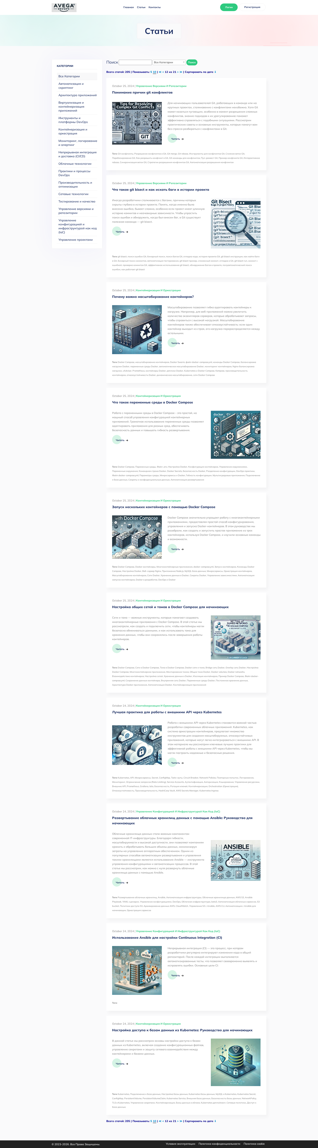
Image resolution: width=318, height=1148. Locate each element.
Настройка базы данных (174, 1094)
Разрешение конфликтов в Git (150, 153)
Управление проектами (75, 240)
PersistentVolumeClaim (154, 1098)
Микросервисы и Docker (172, 475)
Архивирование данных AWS (159, 906)
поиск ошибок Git (137, 256)
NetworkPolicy (249, 1098)
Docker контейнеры (145, 566)
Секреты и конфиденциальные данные (149, 479)
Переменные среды (145, 466)
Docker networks (236, 672)
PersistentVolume (133, 1098)
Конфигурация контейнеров (203, 466)
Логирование (246, 777)
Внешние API (119, 786)
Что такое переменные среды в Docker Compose (152, 402)
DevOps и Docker (167, 579)
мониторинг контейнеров (218, 366)
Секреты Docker (198, 575)
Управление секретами (143, 1102)
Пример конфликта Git (231, 158)
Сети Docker (153, 575)
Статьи (141, 7)
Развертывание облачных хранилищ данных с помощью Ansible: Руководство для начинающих (182, 820)
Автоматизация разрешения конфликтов (212, 162)
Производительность (146, 790)
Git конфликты (125, 153)
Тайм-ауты (177, 777)
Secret (155, 777)
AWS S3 (240, 897)
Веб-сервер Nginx (151, 571)
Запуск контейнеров (225, 566)
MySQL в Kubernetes (226, 1094)
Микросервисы (215, 571)
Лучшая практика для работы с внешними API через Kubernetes (167, 712)
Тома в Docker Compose (172, 667)
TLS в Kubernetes (121, 1102)
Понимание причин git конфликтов (142, 92)
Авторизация (211, 782)
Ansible (161, 897)
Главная (128, 7)
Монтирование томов (177, 672)
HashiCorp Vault (167, 790)
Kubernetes (123, 777)
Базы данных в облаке (188, 1102)
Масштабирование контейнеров (129, 575)
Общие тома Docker (200, 672)
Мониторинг (118, 782)
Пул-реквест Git (209, 158)
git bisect (122, 256)
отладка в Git (226, 260)
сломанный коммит (208, 260)
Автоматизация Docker (160, 684)
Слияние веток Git (235, 153)
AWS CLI (220, 906)
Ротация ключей (178, 786)
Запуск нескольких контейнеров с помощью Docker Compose (163, 507)
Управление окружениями (233, 466)
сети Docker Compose (204, 375)
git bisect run (240, 260)
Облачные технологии (74, 164)
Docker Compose (126, 362)
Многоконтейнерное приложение (147, 672)
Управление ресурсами (247, 782)
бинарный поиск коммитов (132, 260)
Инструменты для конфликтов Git (207, 153)
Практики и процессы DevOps (74, 173)
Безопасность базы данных (226, 1098)
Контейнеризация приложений (189, 684)
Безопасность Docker (194, 471)
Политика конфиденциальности (219, 1143)
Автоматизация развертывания (187, 479)
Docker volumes (219, 672)
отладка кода (190, 256)
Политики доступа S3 (131, 906)
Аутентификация (194, 782)
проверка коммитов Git (135, 265)
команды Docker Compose (226, 362)
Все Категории (69, 76)
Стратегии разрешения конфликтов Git (168, 162)
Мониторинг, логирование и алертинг (77, 143)
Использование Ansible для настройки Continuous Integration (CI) (167, 937)
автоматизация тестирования (163, 260)
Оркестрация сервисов (139, 910)
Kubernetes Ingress (208, 790)
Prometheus (138, 370)
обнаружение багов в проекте (206, 265)
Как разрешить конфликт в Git (152, 158)
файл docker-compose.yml (199, 362)
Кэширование (226, 782)
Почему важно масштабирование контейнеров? (153, 297)
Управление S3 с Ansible (202, 906)
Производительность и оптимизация (75, 184)
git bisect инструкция (232, 256)
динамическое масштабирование (174, 375)
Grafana (144, 786)
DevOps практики (245, 471)
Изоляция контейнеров (205, 676)
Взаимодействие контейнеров (128, 676)
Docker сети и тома (195, 667)
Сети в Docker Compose (147, 667)
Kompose (219, 370)
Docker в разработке (146, 579)
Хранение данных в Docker (175, 575)
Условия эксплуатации (180, 1143)
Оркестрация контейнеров (238, 571)
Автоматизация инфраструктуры (183, 897)
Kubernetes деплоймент (213, 1102)
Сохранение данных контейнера (143, 680)
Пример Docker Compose (231, 676)
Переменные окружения (125, 471)
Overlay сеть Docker (236, 667)
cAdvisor (127, 370)
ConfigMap (164, 777)
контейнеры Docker (156, 370)
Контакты (155, 7)
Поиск (192, 62)
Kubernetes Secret (246, 1094)
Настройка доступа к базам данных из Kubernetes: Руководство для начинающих (182, 1030)
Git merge (172, 153)
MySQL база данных (195, 571)
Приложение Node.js (173, 571)
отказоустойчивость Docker (141, 375)
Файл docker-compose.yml (125, 475)
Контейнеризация (198, 786)
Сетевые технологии (73, 194)
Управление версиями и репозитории (76, 211)
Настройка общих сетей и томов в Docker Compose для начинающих (170, 607)
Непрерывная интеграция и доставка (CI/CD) (77, 154)
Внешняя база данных (198, 1098)
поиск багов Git (174, 256)
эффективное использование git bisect (168, 265)
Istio (151, 786)
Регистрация (252, 7)
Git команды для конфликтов (184, 158)
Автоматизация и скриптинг (71, 86)
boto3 (214, 901)
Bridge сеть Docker (215, 667)
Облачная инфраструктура (196, 901)
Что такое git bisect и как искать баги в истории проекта (160, 189)
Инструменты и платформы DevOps (73, 120)
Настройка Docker (177, 466)
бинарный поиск (156, 256)
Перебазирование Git (123, 158)
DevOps (177, 901)
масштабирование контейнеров (152, 362)
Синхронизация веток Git (133, 162)
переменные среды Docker (144, 366)
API (132, 777)
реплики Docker (175, 370)
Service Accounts (175, 782)
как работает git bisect (133, 269)
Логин (229, 7)
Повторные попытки (227, 777)
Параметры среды (149, 475)
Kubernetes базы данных (202, 1094)
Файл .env (162, 466)
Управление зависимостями (222, 575)
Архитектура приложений (77, 95)
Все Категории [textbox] (163, 62)
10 (154, 72)
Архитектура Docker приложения (129, 684)
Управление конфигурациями (156, 901)
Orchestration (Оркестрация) (223, 786)
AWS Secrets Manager (187, 790)
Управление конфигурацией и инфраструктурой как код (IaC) (77, 226)
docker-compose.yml (203, 566)
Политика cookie (254, 1143)
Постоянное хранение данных (232, 680)
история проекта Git (209, 256)
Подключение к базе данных (145, 1094)
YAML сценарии (130, 901)
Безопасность (161, 786)
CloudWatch (182, 906)
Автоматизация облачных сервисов (237, 901)
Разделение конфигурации (220, 471)
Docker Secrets (174, 471)
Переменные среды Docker (201, 680)
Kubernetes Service (176, 1098)
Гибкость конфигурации (199, 475)
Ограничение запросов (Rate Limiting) (146, 782)
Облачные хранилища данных (218, 897)
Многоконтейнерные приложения (174, 566)
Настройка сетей (154, 676)
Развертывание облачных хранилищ (137, 897)
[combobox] (169, 62)
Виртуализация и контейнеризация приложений (71, 106)
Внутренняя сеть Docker (173, 680)
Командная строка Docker (152, 471)
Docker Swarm (177, 362)
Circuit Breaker (191, 777)
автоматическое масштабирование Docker (181, 366)
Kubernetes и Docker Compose (199, 370)
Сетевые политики (236, 1102)
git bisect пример (188, 260)
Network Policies (207, 777)
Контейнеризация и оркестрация (72, 131)
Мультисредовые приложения (229, 475)
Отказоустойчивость (123, 790)
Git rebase (183, 153)
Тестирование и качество (76, 201)
